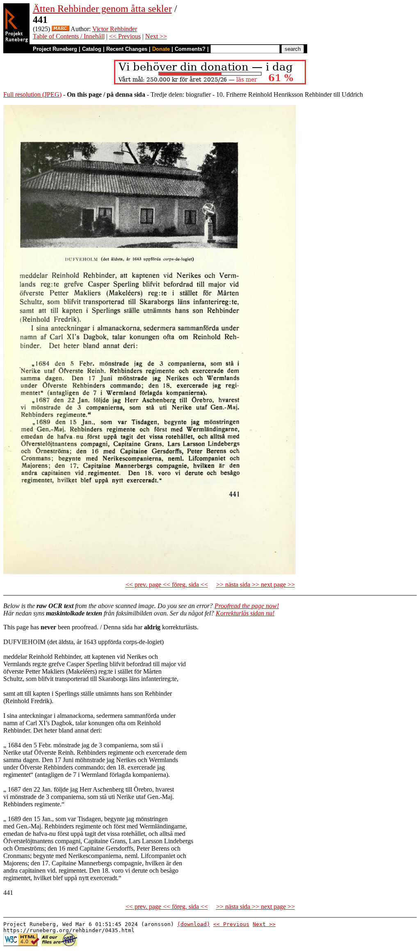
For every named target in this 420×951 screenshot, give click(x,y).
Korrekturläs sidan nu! (245, 613)
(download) (193, 924)
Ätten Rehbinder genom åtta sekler (102, 8)
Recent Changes (126, 49)
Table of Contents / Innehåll (69, 36)
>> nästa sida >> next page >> (255, 584)
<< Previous (125, 36)
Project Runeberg (55, 49)
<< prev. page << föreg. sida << (167, 584)
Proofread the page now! (247, 605)
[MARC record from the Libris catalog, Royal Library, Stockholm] (60, 28)
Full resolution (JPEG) (32, 94)
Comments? (190, 49)
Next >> (156, 36)
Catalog (91, 49)
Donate (161, 49)
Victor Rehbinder (114, 28)
